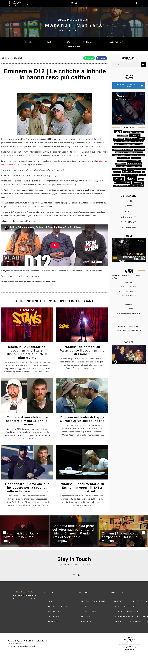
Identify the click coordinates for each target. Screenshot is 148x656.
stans (133, 185)
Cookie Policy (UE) (125, 606)
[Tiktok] (69, 575)
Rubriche (74, 46)
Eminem (85, 606)
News (130, 179)
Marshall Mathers (74, 25)
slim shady (137, 183)
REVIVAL (129, 317)
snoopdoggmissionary (121, 185)
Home (28, 42)
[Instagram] (72, 3)
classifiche (128, 132)
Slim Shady (87, 621)
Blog (67, 42)
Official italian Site (93, 601)
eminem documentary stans (123, 149)
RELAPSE (128, 304)
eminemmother (123, 161)
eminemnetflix (135, 161)
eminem (135, 135)
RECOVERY (129, 308)
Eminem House (89, 611)
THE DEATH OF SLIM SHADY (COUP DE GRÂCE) (126, 277)
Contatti (119, 601)
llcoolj (142, 175)
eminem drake (140, 149)
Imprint (118, 621)
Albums (88, 42)
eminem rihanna (135, 166)
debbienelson (123, 135)
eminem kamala (123, 158)
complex (139, 132)
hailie (124, 175)
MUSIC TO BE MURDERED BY (128, 326)
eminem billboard (126, 141)
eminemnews (121, 163)
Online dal (73, 30)
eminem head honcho (120, 155)
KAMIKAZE (129, 322)
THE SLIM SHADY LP (128, 287)
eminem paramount (134, 163)
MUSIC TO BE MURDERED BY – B (129, 330)
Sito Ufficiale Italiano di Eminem (15, 3)
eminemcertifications (129, 144)
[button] (136, 3)
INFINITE (128, 282)
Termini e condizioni (126, 611)
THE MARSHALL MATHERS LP (128, 291)
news (48, 42)
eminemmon (135, 158)
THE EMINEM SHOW (129, 295)
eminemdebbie (139, 147)
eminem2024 (131, 138)
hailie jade (133, 175)
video (141, 185)
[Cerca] (143, 64)
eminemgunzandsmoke (134, 152)
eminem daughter (125, 147)
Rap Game (86, 616)
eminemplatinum (122, 166)
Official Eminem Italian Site (74, 20)
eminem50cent (118, 138)
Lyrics (119, 178)
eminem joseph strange (137, 155)
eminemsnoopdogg (119, 169)
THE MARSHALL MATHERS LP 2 (128, 313)
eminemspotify (133, 169)
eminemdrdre (120, 152)
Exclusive (116, 42)
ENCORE (129, 300)
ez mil (138, 172)
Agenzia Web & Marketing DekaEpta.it (32, 641)
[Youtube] (76, 3)
